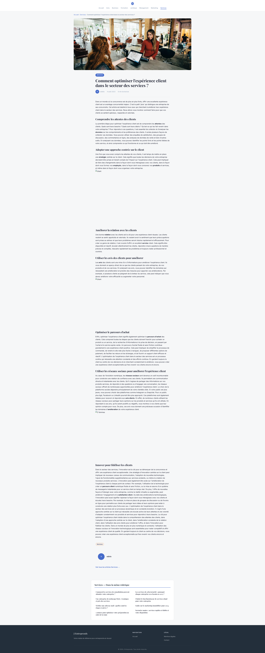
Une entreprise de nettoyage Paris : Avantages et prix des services (112, 600)
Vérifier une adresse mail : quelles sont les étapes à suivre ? (111, 607)
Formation (124, 8)
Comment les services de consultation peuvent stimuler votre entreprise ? (112, 593)
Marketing (154, 8)
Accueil (101, 8)
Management (143, 8)
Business (115, 8)
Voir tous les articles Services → (107, 567)
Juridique (133, 8)
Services (163, 8)
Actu (108, 8)
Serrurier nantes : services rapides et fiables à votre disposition (152, 611)
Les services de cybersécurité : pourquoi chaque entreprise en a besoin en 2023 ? (149, 593)
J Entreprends (80, 633)
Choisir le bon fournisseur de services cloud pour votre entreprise (151, 600)
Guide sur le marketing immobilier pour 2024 (152, 606)
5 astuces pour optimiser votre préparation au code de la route (112, 614)
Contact (166, 640)
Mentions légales (169, 636)
